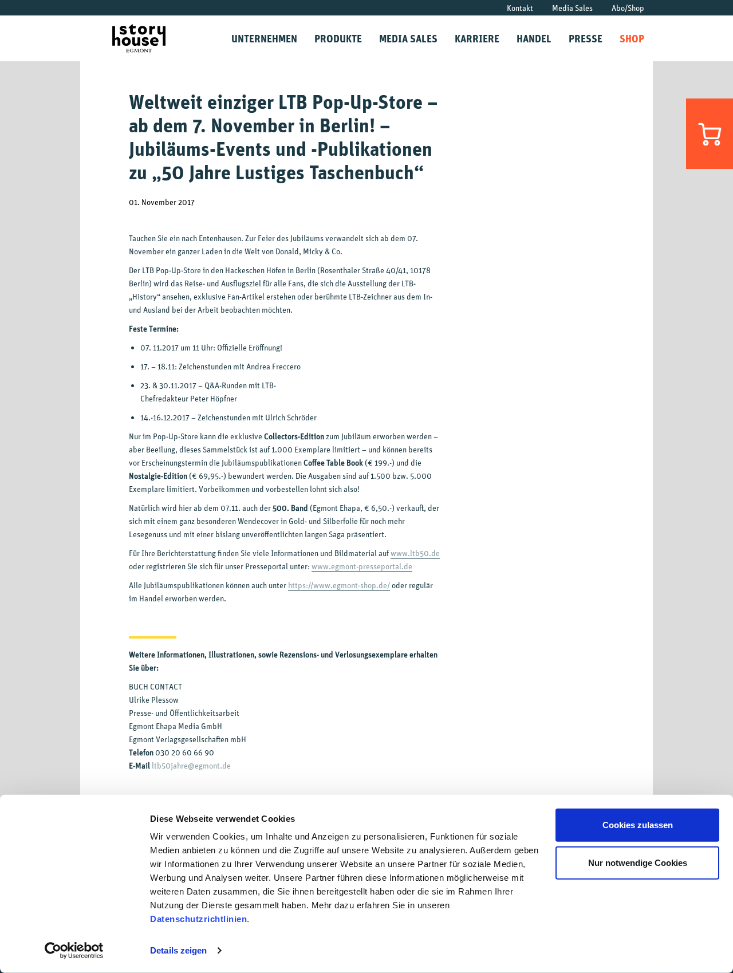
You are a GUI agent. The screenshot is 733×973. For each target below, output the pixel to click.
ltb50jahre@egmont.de (191, 765)
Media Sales (572, 8)
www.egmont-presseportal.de (362, 566)
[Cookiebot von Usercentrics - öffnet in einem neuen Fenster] (74, 950)
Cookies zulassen (637, 825)
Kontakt (520, 8)
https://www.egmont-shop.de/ (339, 585)
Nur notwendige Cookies (637, 862)
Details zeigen (178, 950)
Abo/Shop (628, 8)
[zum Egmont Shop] (709, 134)
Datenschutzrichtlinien (198, 919)
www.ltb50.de (415, 553)
